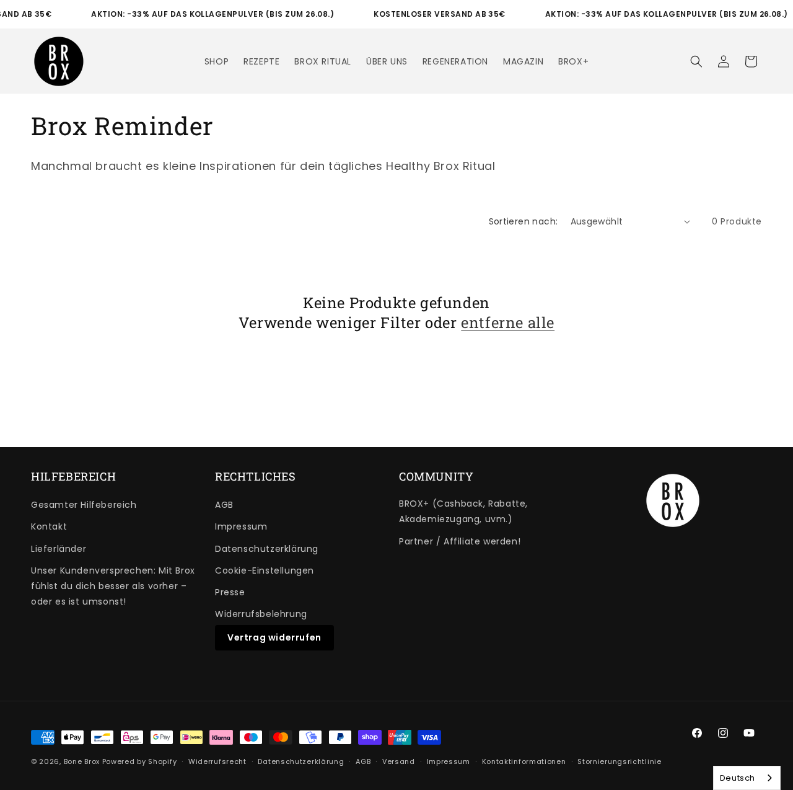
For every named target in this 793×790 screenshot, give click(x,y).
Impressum (241, 526)
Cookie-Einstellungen (264, 570)
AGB (224, 505)
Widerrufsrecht (217, 761)
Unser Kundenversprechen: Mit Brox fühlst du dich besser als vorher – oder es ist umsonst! (113, 586)
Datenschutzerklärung (266, 549)
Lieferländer (58, 549)
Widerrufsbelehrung (261, 614)
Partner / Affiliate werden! (459, 541)
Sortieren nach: (523, 221)
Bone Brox (82, 761)
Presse (230, 592)
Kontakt (49, 526)
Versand (398, 761)
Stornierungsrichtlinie (619, 761)
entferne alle (507, 322)
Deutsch (737, 778)
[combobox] (747, 778)
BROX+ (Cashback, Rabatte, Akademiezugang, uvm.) (463, 511)
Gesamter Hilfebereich (84, 505)
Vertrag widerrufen (274, 637)
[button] (696, 61)
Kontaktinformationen (524, 761)
